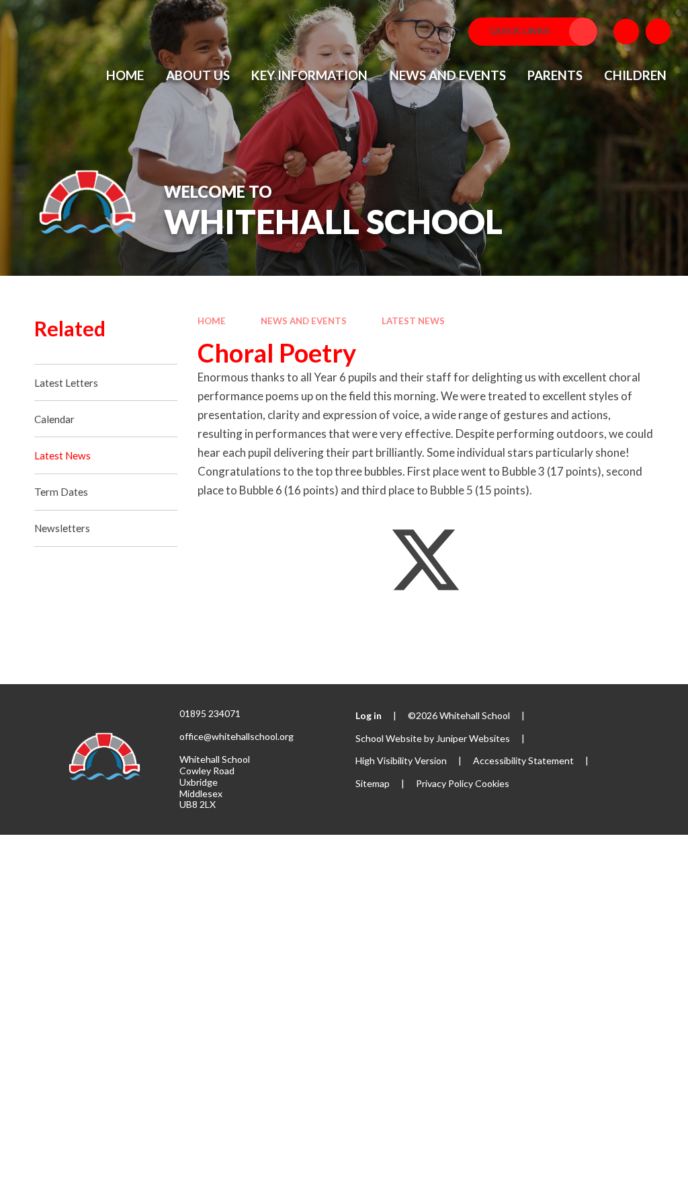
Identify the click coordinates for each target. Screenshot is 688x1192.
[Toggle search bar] (658, 31)
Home (212, 320)
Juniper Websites (473, 738)
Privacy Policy (444, 783)
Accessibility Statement (523, 760)
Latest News (413, 320)
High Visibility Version (401, 760)
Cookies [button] (492, 783)
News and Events (304, 320)
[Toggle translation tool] (626, 31)
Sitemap (372, 783)
